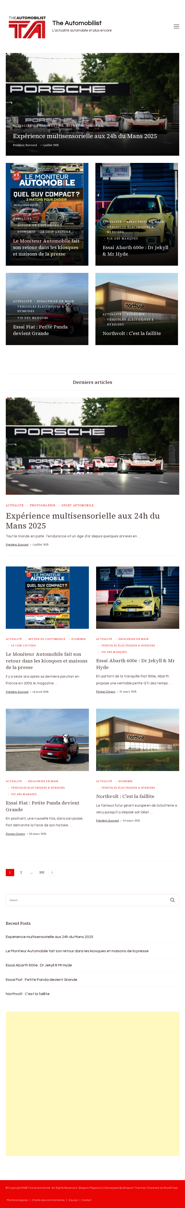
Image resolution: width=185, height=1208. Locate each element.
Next (52, 872)
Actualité (22, 126)
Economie (26, 232)
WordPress (170, 1187)
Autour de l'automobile (39, 225)
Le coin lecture (55, 232)
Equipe (73, 1200)
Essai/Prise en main (145, 222)
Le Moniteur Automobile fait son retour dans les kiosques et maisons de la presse (46, 247)
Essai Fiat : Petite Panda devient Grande (40, 330)
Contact (86, 1200)
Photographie (50, 126)
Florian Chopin (105, 691)
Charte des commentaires (48, 1200)
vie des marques (122, 238)
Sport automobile (86, 126)
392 (42, 873)
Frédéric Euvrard (25, 145)
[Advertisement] (42, 1084)
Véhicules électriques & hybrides (130, 229)
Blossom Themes (134, 1187)
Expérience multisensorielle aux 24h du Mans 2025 (85, 136)
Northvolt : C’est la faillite (132, 333)
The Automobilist (77, 23)
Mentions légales (17, 1200)
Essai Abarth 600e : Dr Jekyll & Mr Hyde (135, 250)
